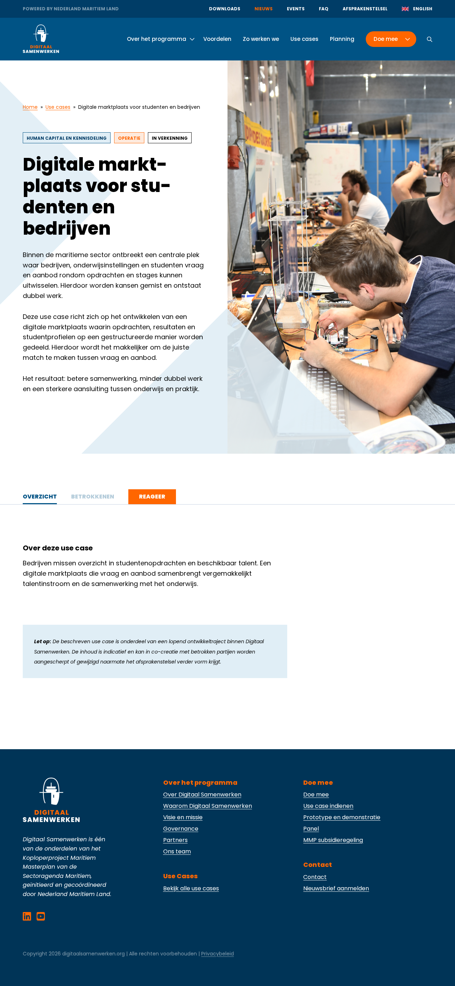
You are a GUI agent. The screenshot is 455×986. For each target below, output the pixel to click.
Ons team (177, 851)
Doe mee (316, 794)
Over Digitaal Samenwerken (202, 794)
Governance (180, 829)
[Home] (41, 39)
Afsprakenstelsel (365, 9)
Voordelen (217, 39)
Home (30, 107)
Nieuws (264, 9)
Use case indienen (328, 806)
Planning (342, 39)
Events (296, 9)
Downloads (224, 9)
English (422, 9)
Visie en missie (183, 817)
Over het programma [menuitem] (156, 39)
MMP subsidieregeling (333, 840)
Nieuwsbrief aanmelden (336, 888)
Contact (315, 877)
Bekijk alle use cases (191, 888)
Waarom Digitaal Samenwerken (207, 806)
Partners (175, 840)
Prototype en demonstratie (341, 817)
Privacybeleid (217, 953)
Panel (311, 829)
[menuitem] (388, 39)
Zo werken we (261, 39)
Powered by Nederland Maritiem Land (71, 9)
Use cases (304, 39)
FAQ (323, 9)
